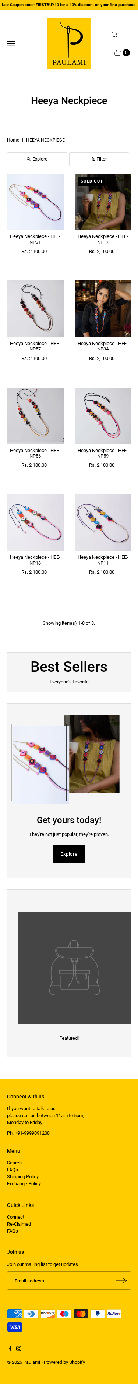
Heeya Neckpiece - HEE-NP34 (103, 346)
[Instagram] (18, 1349)
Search (14, 1162)
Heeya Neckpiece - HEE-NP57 (35, 346)
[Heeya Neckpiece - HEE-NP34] (103, 308)
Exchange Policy (24, 1183)
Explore (39, 159)
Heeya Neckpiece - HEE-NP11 (103, 559)
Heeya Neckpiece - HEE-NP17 (103, 239)
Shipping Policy (23, 1176)
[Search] (120, 34)
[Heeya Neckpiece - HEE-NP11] (103, 522)
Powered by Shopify (64, 1362)
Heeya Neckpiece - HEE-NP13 (35, 559)
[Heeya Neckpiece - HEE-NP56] (35, 416)
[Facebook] (10, 1349)
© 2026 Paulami (23, 1362)
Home (13, 140)
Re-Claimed (19, 1224)
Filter (101, 159)
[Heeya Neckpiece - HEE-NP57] (35, 308)
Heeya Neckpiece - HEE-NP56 (35, 453)
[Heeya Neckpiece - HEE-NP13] (35, 522)
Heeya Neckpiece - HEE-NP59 (103, 453)
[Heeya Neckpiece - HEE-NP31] (35, 202)
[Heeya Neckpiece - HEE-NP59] (103, 416)
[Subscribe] (122, 1280)
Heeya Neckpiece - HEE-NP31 (35, 239)
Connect (15, 1217)
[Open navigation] (11, 43)
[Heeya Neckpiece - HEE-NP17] (103, 202)
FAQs (12, 1169)
